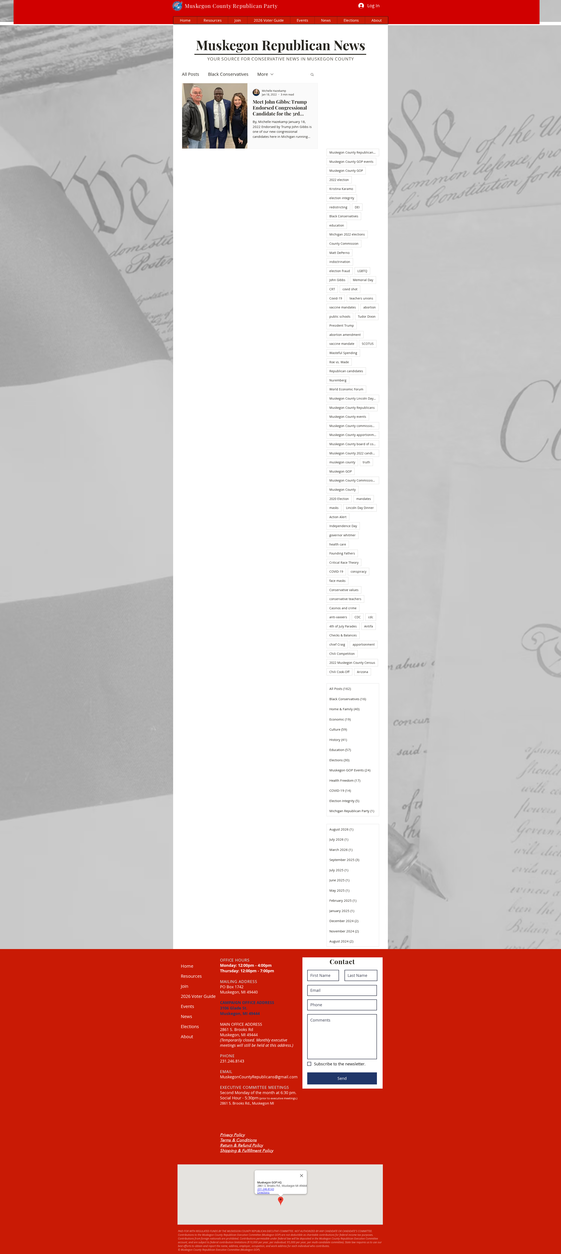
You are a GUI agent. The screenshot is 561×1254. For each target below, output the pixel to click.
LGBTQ (362, 271)
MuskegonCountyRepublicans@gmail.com (259, 1076)
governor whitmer (342, 535)
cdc (370, 617)
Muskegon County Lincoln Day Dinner (354, 398)
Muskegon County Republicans (352, 408)
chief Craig (337, 644)
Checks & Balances (343, 635)
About (187, 1037)
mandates (363, 499)
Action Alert (337, 517)
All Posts (190, 74)
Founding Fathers (342, 553)
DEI (357, 207)
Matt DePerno (339, 253)
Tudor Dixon (367, 316)
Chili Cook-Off (339, 672)
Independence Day (343, 526)
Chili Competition (342, 654)
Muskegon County (342, 489)
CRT (332, 289)
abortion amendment (345, 335)
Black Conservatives (228, 74)
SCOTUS (368, 344)
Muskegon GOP (340, 471)
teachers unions (361, 298)
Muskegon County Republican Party (354, 152)
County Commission (344, 243)
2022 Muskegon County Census (352, 663)
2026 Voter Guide (197, 996)
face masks (337, 581)
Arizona (362, 672)
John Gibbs (337, 280)
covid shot (350, 289)
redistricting (338, 207)
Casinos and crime (343, 608)
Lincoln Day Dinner (360, 508)
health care (337, 544)
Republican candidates (346, 371)
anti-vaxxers (338, 617)
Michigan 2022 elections (347, 234)
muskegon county (342, 462)
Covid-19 (335, 298)
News (186, 1016)
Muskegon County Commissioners (354, 480)
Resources (191, 976)
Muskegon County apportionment (354, 435)
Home (187, 966)
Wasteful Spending (343, 353)
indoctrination (339, 262)
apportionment (364, 644)
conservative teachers (345, 599)
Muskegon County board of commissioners (354, 444)
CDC (358, 617)
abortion (369, 307)
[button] (312, 75)
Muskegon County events (347, 416)
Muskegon (198, 5)
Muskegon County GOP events (351, 161)
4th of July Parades (343, 626)
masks (334, 508)
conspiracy (358, 571)
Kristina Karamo (341, 189)
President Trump (341, 325)
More (262, 74)
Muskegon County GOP (346, 170)
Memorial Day (363, 280)
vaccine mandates (342, 307)
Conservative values (344, 590)
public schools (339, 316)
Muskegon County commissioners (354, 426)
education (336, 225)
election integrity (341, 198)
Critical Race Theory (344, 562)
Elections (190, 1026)
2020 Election (339, 499)
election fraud (339, 271)
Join (184, 986)
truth (366, 462)
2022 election (339, 180)
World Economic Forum (346, 389)
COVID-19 (336, 571)
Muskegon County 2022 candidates (354, 453)
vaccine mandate (341, 344)
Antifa (368, 626)
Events (187, 1006)
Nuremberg (337, 380)
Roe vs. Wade (339, 362)
